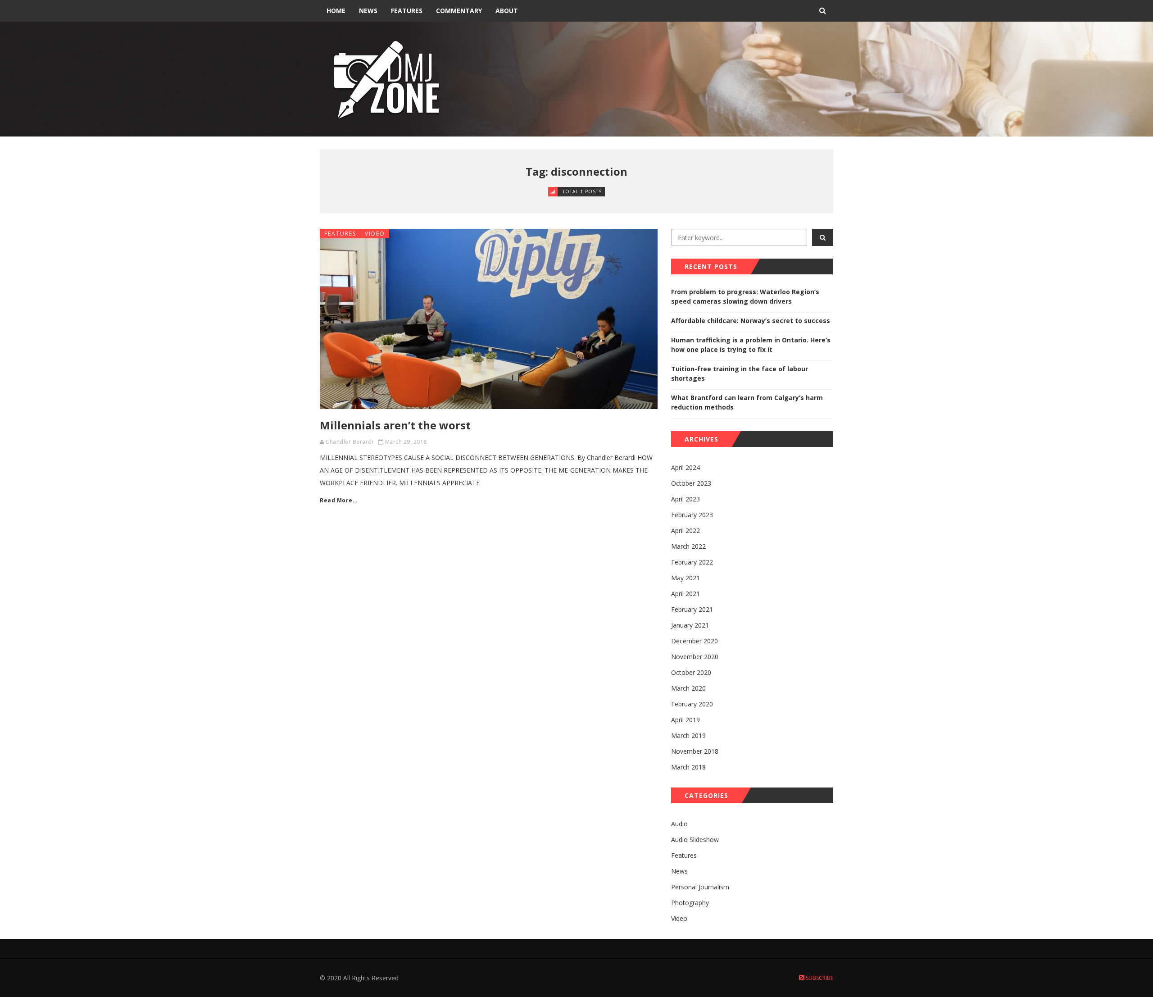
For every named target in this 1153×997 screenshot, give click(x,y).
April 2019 (685, 719)
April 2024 (685, 467)
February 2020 (692, 704)
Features (406, 10)
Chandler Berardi (349, 442)
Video (375, 233)
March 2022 (688, 546)
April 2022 (685, 530)
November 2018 (694, 751)
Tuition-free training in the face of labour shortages (739, 373)
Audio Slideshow (695, 839)
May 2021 (685, 578)
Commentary (459, 10)
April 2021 (685, 593)
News (368, 10)
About (506, 10)
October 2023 (691, 483)
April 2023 (685, 499)
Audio (679, 823)
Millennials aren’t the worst (395, 425)
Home (336, 10)
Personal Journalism (700, 887)
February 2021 (692, 609)
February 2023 (692, 514)
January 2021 (690, 625)
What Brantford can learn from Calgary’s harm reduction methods (747, 402)
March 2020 (688, 688)
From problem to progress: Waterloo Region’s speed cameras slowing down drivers (745, 296)
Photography (690, 902)
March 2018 (688, 767)
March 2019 (688, 735)
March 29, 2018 (406, 442)
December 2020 (694, 641)
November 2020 (694, 656)
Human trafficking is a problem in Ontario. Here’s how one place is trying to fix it (751, 345)
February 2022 (692, 562)
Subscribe (818, 978)
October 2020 (691, 672)
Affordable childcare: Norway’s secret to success (750, 320)
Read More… (338, 500)
